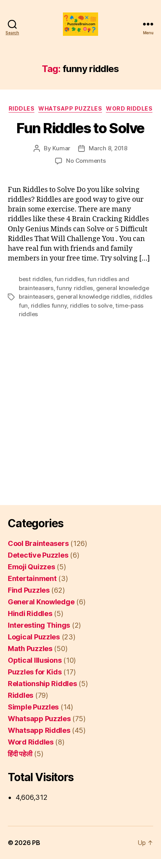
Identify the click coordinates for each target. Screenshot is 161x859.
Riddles (22, 108)
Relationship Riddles (42, 683)
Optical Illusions (34, 660)
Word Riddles (129, 108)
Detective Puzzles (38, 555)
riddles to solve (91, 305)
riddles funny (49, 305)
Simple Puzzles (33, 707)
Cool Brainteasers (38, 543)
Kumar (61, 148)
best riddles (35, 279)
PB (36, 843)
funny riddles (74, 288)
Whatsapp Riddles (39, 730)
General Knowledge (41, 602)
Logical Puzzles (34, 637)
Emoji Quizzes (31, 567)
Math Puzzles (30, 648)
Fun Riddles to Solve (80, 128)
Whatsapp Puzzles (70, 108)
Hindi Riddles (30, 613)
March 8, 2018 (108, 148)
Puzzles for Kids (35, 672)
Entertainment (32, 578)
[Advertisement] (80, 402)
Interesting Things (39, 625)
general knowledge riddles (93, 296)
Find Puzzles (29, 590)
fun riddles (69, 279)
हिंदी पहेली (20, 754)
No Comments (86, 160)
